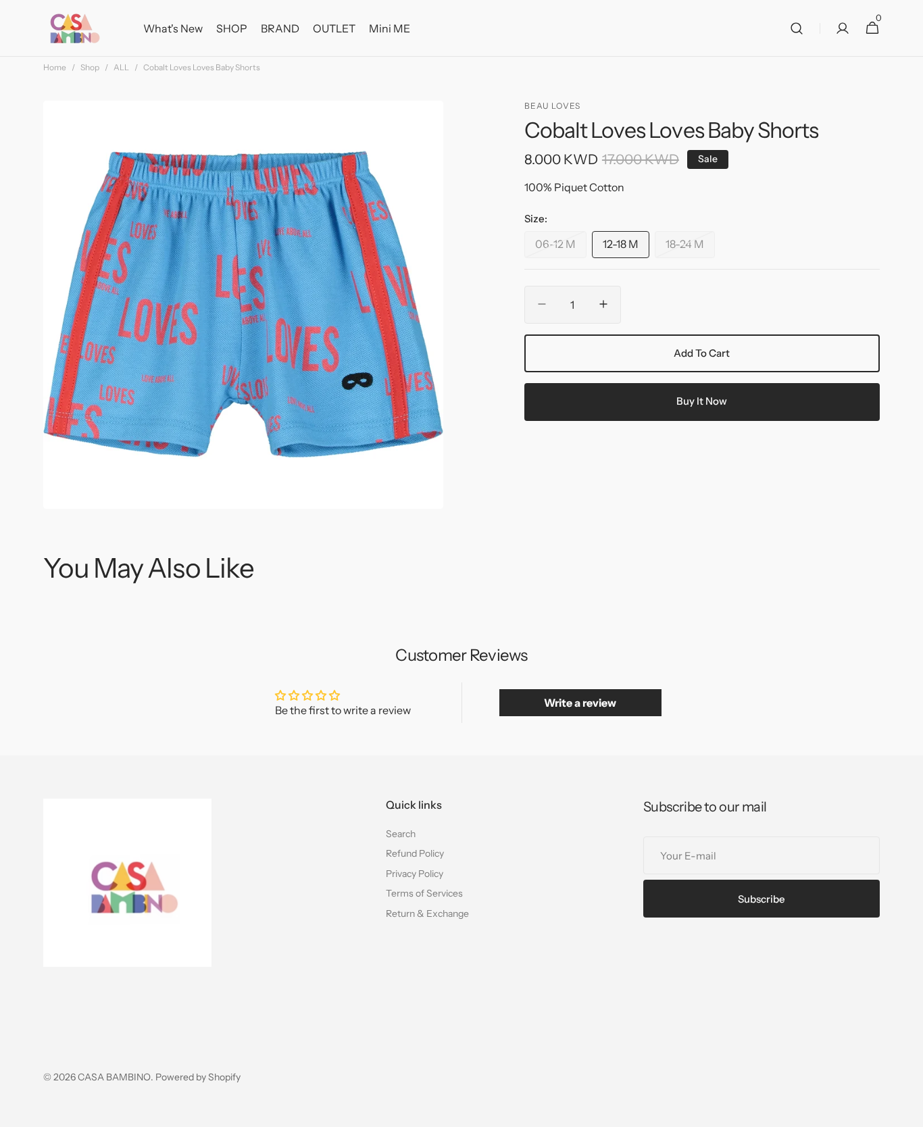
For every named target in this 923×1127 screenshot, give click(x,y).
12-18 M (626, 247)
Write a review (580, 702)
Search (401, 834)
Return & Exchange (427, 913)
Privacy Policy (414, 874)
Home (54, 67)
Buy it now (701, 401)
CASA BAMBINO (114, 1077)
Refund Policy (415, 853)
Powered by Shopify (198, 1077)
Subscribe (761, 899)
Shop (89, 67)
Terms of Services (424, 893)
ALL (121, 67)
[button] (797, 28)
